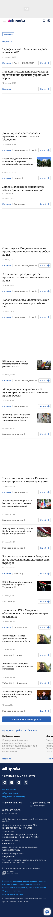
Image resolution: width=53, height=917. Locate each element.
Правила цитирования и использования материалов (24, 881)
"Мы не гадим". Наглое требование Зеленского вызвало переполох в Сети (16, 638)
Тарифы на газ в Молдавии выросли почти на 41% (25, 50)
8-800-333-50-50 (11, 811)
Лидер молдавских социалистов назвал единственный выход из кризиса (23, 190)
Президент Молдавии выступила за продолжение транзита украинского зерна (25, 75)
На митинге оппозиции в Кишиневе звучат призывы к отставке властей (25, 480)
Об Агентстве (9, 789)
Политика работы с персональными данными (21, 884)
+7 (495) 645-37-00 (12, 802)
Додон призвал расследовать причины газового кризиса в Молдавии (21, 136)
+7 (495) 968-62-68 (40, 804)
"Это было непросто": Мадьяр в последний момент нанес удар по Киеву (17, 694)
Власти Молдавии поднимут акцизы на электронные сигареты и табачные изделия (17, 161)
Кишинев (8, 34)
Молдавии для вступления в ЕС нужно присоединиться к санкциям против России (25, 392)
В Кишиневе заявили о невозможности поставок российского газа (15, 364)
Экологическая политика (12, 894)
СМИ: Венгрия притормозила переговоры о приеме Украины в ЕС (17, 585)
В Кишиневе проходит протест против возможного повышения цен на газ (25, 277)
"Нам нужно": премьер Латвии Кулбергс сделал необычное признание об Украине (17, 531)
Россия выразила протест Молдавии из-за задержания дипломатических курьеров (25, 560)
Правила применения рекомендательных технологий (24, 888)
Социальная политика (11, 891)
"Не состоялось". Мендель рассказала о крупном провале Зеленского (18, 666)
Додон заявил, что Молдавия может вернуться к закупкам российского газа (25, 303)
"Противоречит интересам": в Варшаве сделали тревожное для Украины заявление (17, 503)
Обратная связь (10, 793)
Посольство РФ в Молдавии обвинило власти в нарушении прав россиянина (25, 613)
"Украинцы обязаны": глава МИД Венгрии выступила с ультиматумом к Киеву (16, 417)
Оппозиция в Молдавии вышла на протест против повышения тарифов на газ (26, 251)
